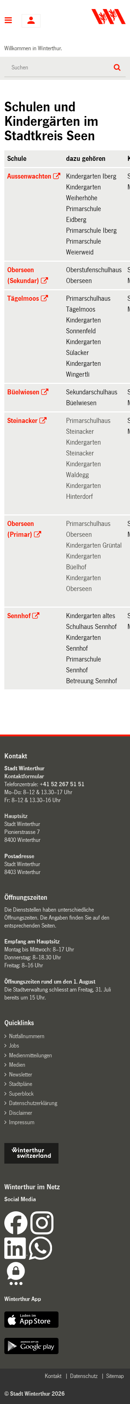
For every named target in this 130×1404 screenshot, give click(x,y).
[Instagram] (41, 1232)
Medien (17, 1065)
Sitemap (115, 1376)
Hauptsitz (15, 816)
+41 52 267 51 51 (62, 784)
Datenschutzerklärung (33, 1103)
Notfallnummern (26, 1036)
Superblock (21, 1094)
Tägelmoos (23, 298)
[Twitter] (54, 1232)
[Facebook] (17, 1232)
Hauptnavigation (8, 21)
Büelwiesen (23, 392)
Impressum (21, 1122)
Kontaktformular (24, 776)
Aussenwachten (29, 176)
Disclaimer (20, 1113)
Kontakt (53, 1376)
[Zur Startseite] (96, 16)
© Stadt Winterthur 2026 (34, 1394)
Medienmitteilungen (30, 1055)
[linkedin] (16, 1258)
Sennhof (18, 616)
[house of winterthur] (31, 1162)
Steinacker (22, 420)
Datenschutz (84, 1376)
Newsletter (20, 1074)
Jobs (14, 1046)
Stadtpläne (20, 1084)
